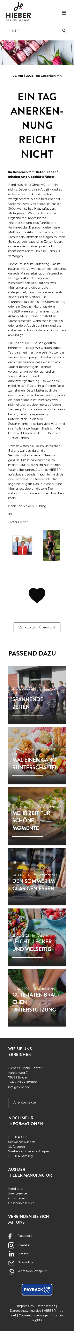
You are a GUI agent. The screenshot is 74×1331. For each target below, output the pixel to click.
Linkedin (23, 1253)
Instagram (24, 1244)
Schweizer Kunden (21, 1142)
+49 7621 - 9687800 (22, 1082)
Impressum (25, 1306)
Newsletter (25, 1262)
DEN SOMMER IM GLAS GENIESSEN (33, 884)
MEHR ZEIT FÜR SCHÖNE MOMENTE (31, 820)
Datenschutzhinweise (25, 1311)
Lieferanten (16, 1146)
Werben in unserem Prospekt (29, 1151)
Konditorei (15, 1189)
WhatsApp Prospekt (32, 1271)
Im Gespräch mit (49, 76)
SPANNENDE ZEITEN (27, 703)
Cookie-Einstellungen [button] (34, 1315)
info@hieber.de (19, 1087)
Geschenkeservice (21, 1203)
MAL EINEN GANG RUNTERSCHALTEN (35, 763)
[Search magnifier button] (64, 30)
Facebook (24, 1236)
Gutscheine (16, 1198)
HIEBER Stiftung (20, 1156)
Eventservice (17, 1193)
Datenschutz (45, 1306)
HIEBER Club (17, 1137)
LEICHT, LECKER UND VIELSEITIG (32, 945)
